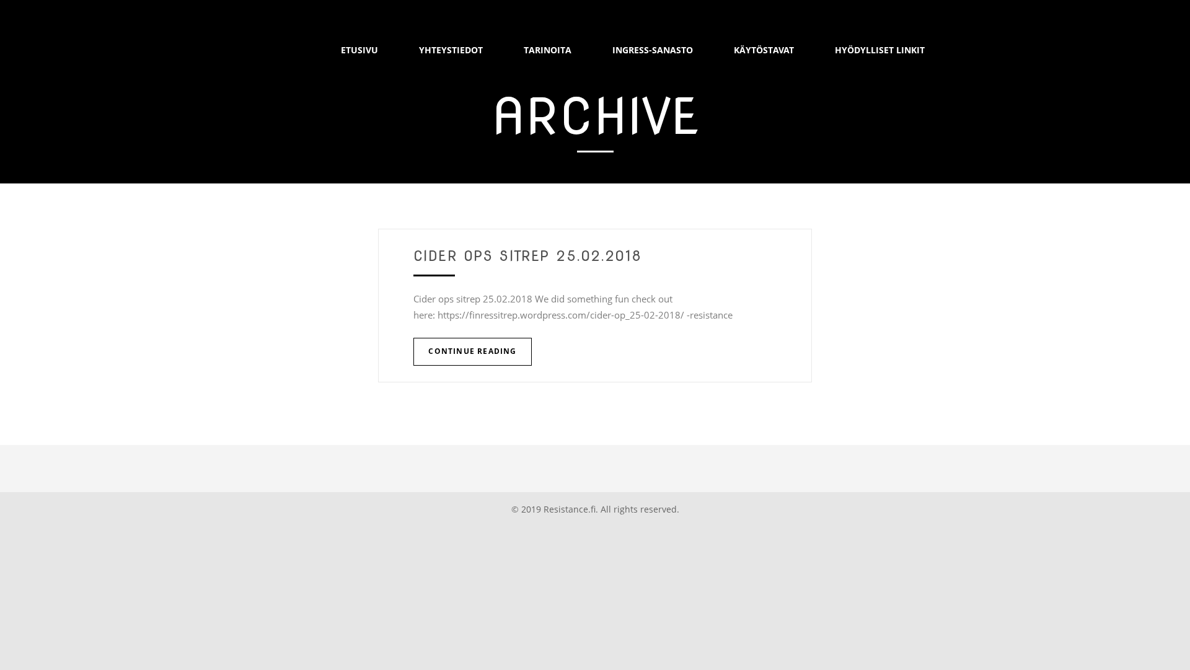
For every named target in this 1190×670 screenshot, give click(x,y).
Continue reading (472, 351)
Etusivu (359, 50)
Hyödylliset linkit (880, 50)
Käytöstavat (764, 50)
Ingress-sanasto (652, 50)
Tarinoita (547, 50)
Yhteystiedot (451, 50)
